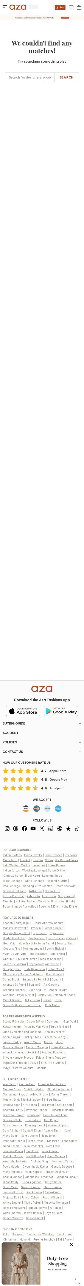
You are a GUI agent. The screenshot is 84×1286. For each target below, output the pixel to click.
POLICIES (10, 742)
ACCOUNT (11, 733)
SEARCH (66, 77)
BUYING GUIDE (14, 723)
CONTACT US (13, 752)
